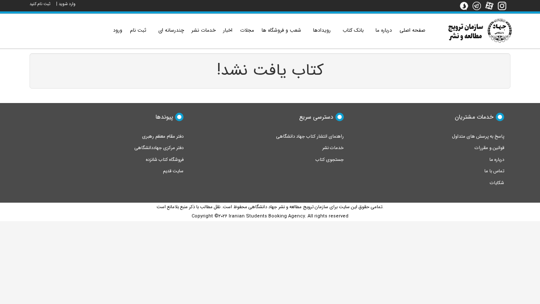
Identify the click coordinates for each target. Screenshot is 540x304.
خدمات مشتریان (474, 117)
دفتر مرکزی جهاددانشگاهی (159, 148)
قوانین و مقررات (489, 148)
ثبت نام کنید (40, 4)
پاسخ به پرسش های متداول (478, 136)
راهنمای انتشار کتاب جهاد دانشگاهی (310, 136)
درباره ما (496, 159)
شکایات (497, 183)
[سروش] (466, 5)
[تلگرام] (478, 5)
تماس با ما (494, 171)
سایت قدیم (173, 171)
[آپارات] (491, 5)
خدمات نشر (333, 148)
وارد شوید (67, 4)
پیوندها (164, 117)
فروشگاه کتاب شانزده (165, 159)
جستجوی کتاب (330, 159)
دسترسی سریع (316, 117)
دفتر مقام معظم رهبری (163, 136)
